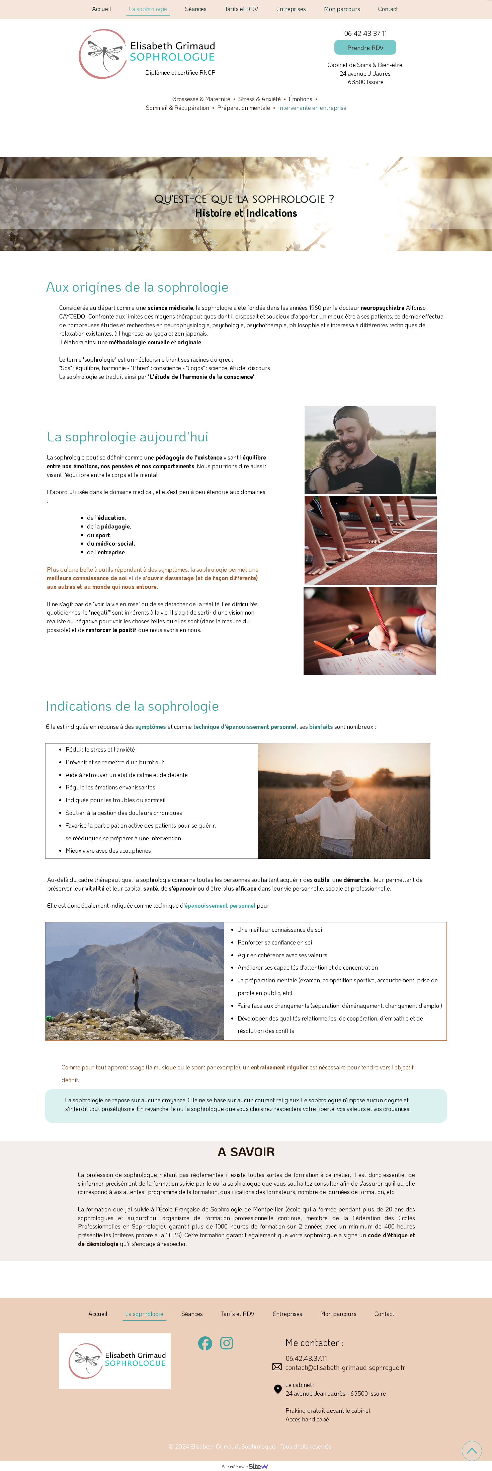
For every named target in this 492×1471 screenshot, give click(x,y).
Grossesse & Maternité (201, 99)
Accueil (101, 9)
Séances (196, 9)
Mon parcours (342, 9)
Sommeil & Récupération (177, 107)
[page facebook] (205, 1343)
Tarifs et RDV (241, 9)
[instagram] (226, 1343)
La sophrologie (148, 9)
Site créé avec (235, 1467)
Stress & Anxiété (259, 99)
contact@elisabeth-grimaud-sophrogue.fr (345, 1367)
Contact (388, 9)
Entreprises (291, 9)
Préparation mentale (243, 107)
